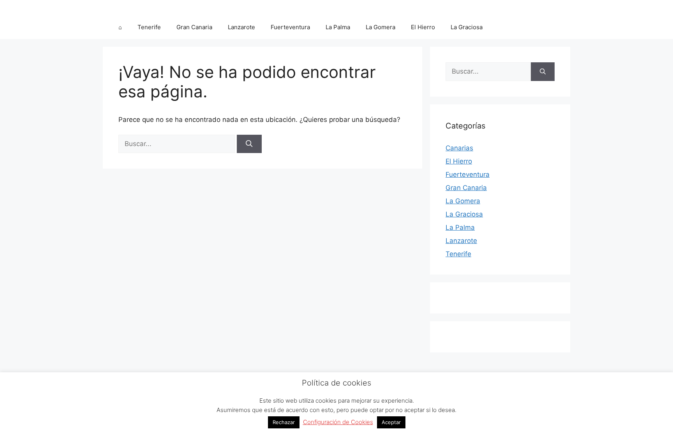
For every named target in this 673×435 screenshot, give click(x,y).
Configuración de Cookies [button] (338, 422)
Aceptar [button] (391, 422)
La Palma (338, 27)
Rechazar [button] (284, 422)
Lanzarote (241, 27)
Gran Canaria (194, 27)
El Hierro (423, 27)
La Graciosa (467, 27)
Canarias (459, 148)
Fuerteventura (290, 27)
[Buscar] (249, 144)
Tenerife (149, 27)
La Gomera (380, 27)
